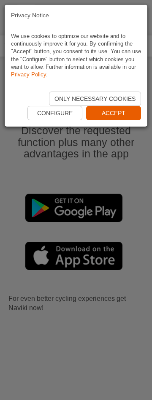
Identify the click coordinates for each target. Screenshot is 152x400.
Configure (55, 113)
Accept (113, 113)
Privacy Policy (28, 74)
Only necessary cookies (95, 98)
